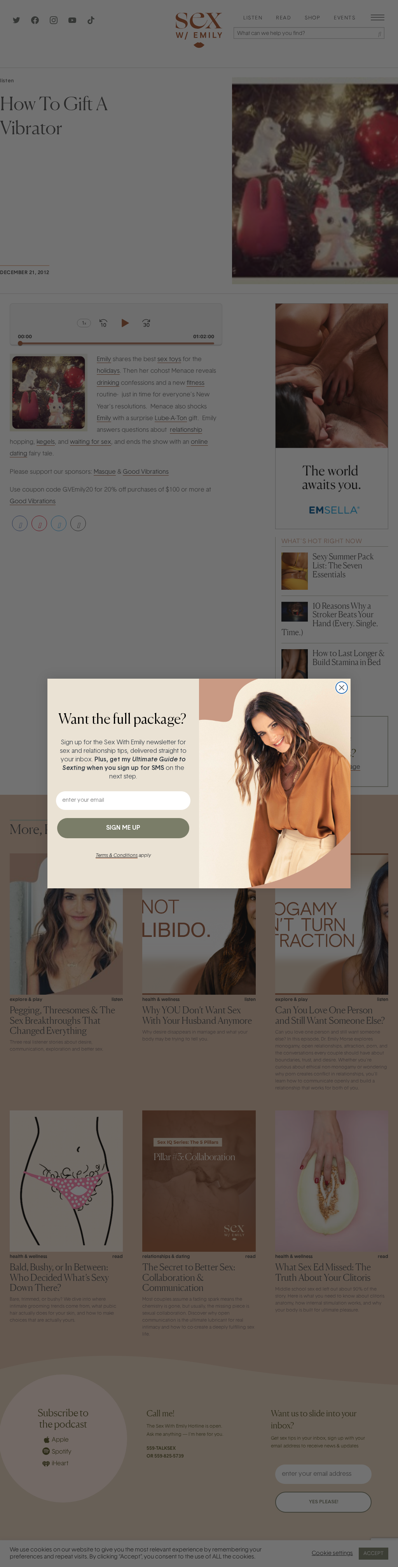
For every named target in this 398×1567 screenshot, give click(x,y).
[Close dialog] (341, 687)
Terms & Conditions (117, 855)
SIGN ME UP (123, 828)
